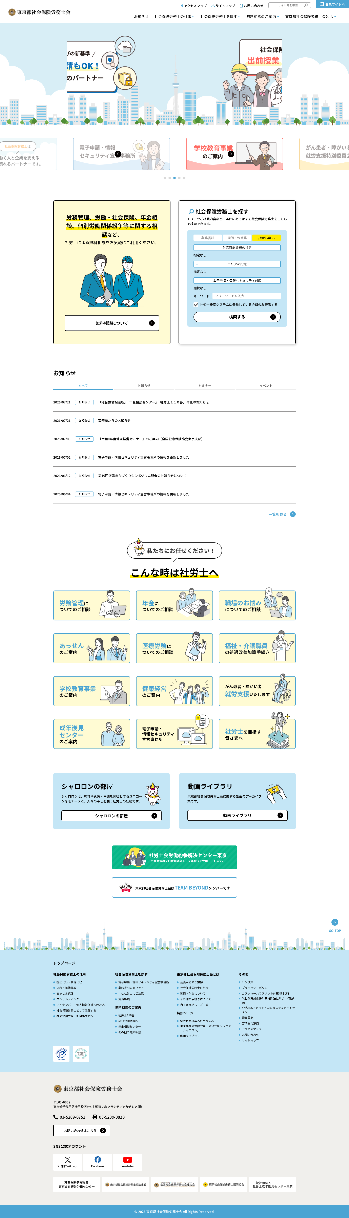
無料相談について (112, 323)
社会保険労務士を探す (219, 16)
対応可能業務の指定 (237, 247)
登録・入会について (193, 993)
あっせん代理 (65, 993)
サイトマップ (225, 5)
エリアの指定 (237, 263)
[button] (118, 154)
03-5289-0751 (72, 1117)
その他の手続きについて (195, 999)
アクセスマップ (195, 5)
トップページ (64, 962)
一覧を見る (277, 514)
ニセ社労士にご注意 (131, 993)
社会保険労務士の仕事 (173, 16)
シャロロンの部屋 (111, 816)
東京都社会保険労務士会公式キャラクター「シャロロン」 (207, 1028)
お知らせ (141, 16)
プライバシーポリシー (256, 988)
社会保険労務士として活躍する (76, 1010)
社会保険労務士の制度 (194, 988)
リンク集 (247, 982)
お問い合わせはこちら (80, 1130)
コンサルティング (68, 999)
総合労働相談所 (128, 1021)
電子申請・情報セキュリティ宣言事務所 (143, 982)
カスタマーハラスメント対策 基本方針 (266, 993)
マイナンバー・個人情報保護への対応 (81, 1005)
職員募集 (247, 1018)
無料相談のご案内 (261, 16)
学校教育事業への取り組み (197, 1021)
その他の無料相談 (129, 1032)
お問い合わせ (254, 5)
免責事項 (124, 999)
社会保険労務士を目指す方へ (75, 1016)
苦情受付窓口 (250, 1023)
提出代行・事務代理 (69, 982)
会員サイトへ (335, 4)
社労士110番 (126, 1015)
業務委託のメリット (131, 988)
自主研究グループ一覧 (194, 1005)
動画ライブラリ (237, 815)
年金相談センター (129, 1026)
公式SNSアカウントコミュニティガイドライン (268, 1010)
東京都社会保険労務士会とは (309, 16)
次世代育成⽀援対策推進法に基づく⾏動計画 (269, 1000)
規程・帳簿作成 (66, 988)
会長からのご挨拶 (191, 982)
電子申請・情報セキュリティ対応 (237, 280)
